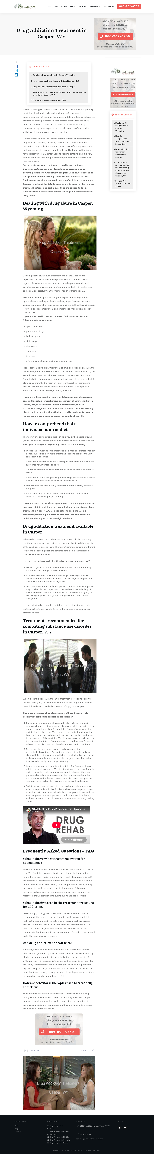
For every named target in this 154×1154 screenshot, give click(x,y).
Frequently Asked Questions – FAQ (49, 100)
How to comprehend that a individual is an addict (56, 81)
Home (17, 1126)
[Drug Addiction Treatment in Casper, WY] (59, 1083)
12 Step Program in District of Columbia (58, 1132)
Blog (16, 1129)
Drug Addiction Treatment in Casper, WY (51, 33)
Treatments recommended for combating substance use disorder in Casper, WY (59, 93)
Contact (18, 1131)
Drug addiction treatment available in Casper (54, 86)
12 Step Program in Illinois (57, 1143)
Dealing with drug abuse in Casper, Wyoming (54, 75)
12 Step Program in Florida (58, 1137)
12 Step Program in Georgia (58, 1140)
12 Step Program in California (55, 1127)
